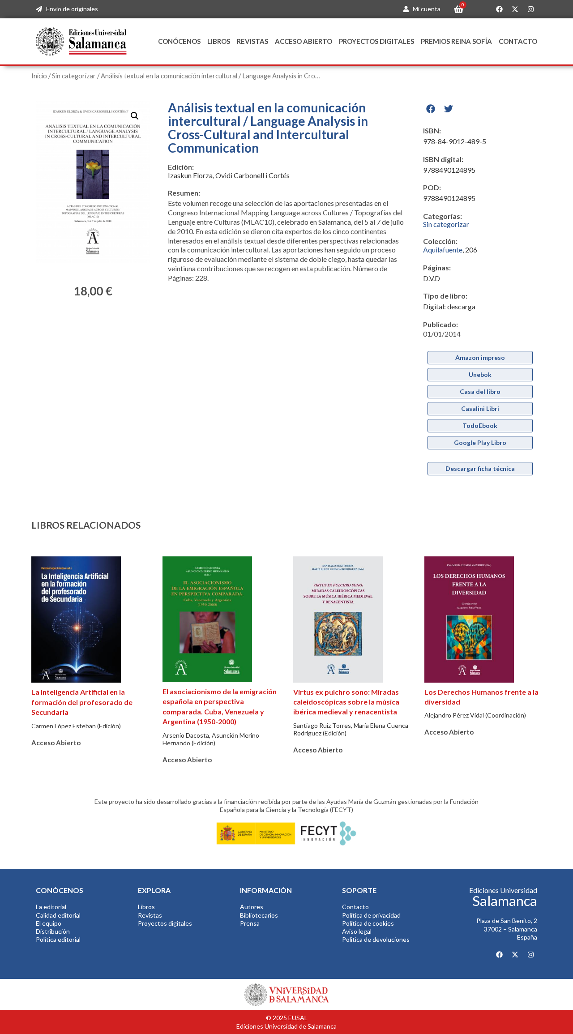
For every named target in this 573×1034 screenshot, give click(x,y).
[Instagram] (530, 9)
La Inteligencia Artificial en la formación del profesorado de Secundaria (82, 702)
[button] (135, 116)
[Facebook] (499, 9)
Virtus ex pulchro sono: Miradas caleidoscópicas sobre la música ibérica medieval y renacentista (346, 702)
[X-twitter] (515, 9)
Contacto (518, 41)
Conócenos (179, 41)
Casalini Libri (480, 408)
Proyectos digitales (376, 41)
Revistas (252, 41)
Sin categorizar (74, 76)
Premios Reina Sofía (456, 41)
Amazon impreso (480, 357)
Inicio (39, 76)
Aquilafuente (442, 249)
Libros (218, 41)
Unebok (480, 374)
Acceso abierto (303, 41)
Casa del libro (480, 391)
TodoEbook (479, 425)
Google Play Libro (480, 442)
